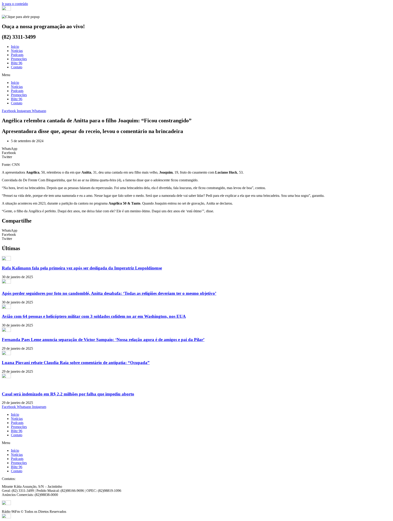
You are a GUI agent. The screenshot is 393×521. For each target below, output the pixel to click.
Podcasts (17, 55)
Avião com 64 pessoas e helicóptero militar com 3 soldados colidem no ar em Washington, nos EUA (94, 316)
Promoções (19, 59)
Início (15, 47)
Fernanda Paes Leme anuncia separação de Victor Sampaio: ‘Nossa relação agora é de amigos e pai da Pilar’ (103, 339)
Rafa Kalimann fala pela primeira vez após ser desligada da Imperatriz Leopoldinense (82, 268)
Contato (16, 67)
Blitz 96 (16, 63)
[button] (196, 75)
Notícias (17, 51)
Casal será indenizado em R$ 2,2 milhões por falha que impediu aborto (68, 394)
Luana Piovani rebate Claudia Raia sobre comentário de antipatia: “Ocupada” (76, 362)
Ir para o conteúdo (15, 4)
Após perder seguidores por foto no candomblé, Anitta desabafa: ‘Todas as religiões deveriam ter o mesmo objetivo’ (109, 293)
